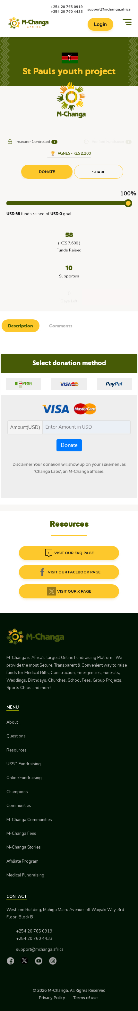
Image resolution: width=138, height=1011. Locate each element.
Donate (69, 445)
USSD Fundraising (23, 764)
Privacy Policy (52, 997)
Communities (18, 806)
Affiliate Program (22, 861)
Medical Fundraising (25, 875)
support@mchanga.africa (109, 9)
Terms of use (85, 997)
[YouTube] (40, 961)
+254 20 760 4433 (67, 11)
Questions (16, 736)
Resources (16, 750)
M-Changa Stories (23, 847)
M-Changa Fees (21, 833)
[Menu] (127, 22)
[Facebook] (11, 961)
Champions (17, 792)
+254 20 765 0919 (67, 6)
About (12, 722)
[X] (26, 961)
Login (100, 24)
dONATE (47, 171)
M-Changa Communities (29, 820)
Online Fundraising (24, 778)
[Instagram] (54, 961)
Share (98, 172)
